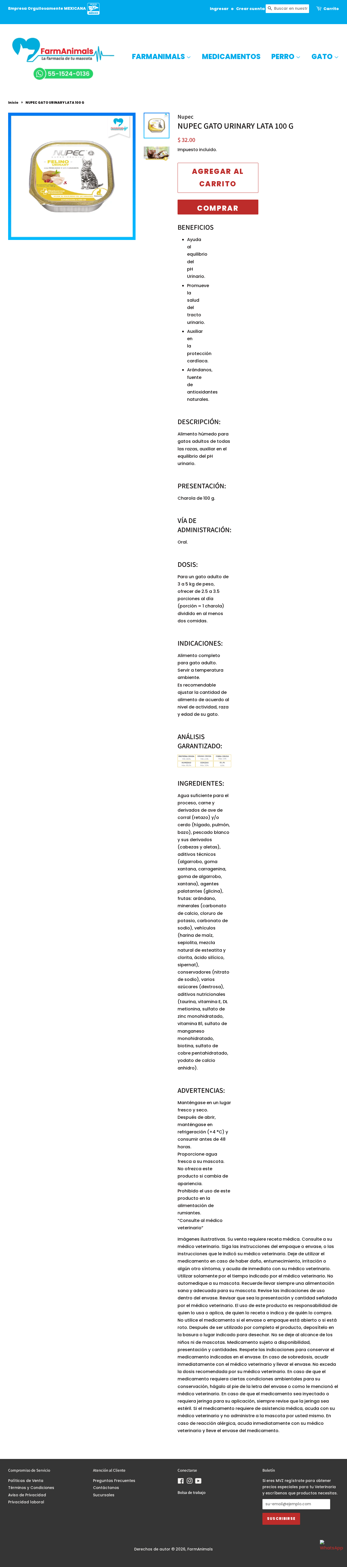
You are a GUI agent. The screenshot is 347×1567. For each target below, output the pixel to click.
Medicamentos (231, 56)
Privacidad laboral (26, 1502)
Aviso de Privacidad (27, 1495)
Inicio (13, 102)
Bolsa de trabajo (191, 1492)
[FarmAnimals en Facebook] (181, 1482)
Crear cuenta (250, 8)
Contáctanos (106, 1487)
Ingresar (219, 8)
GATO (322, 56)
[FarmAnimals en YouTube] (198, 1482)
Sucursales (103, 1495)
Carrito (331, 8)
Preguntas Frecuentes (114, 1480)
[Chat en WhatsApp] (331, 1551)
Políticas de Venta (25, 1480)
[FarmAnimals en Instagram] (189, 1482)
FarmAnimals (159, 56)
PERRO (283, 56)
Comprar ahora (218, 208)
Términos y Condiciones (31, 1487)
